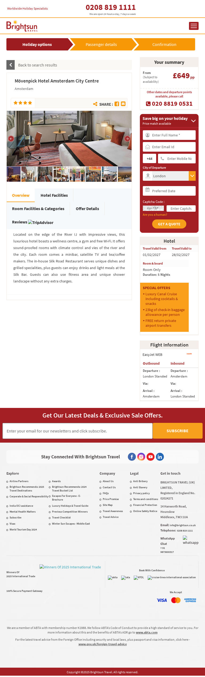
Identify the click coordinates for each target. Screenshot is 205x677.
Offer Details (87, 208)
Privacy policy (141, 493)
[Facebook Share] (117, 103)
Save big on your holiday (165, 120)
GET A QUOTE (169, 224)
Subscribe (177, 430)
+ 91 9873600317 (167, 549)
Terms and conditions (145, 499)
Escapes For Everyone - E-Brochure (66, 497)
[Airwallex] (24, 604)
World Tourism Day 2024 (23, 529)
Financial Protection (145, 505)
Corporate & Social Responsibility (29, 496)
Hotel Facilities (54, 195)
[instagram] (141, 457)
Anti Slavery (140, 487)
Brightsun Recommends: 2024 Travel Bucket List (69, 488)
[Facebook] (132, 457)
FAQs (106, 493)
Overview (20, 195)
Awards (56, 481)
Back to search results (37, 65)
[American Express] (190, 600)
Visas (12, 523)
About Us (108, 481)
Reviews (20, 222)
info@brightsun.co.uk (183, 525)
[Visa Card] (161, 600)
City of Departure (154, 168)
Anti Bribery (140, 481)
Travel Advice (111, 517)
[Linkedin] (160, 457)
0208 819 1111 (111, 7)
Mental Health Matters (23, 511)
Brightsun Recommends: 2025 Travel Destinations (27, 488)
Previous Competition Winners (70, 511)
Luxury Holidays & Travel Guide (70, 505)
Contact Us (109, 487)
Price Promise (111, 499)
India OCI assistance (21, 505)
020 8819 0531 (172, 103)
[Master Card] (175, 600)
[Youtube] (151, 457)
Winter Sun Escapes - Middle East (71, 523)
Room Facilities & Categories (38, 208)
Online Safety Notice (145, 511)
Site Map (108, 505)
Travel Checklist (61, 517)
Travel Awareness (113, 511)
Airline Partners (19, 481)
